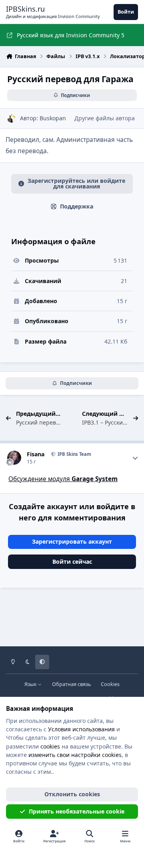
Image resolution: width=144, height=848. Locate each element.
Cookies (110, 684)
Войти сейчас (72, 561)
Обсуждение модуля (63, 479)
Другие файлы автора (104, 118)
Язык (31, 684)
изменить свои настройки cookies (75, 755)
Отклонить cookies (72, 794)
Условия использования (81, 729)
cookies (50, 746)
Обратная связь (71, 684)
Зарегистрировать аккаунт (72, 541)
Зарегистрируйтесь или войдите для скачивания (76, 183)
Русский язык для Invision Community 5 (70, 35)
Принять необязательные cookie (76, 811)
